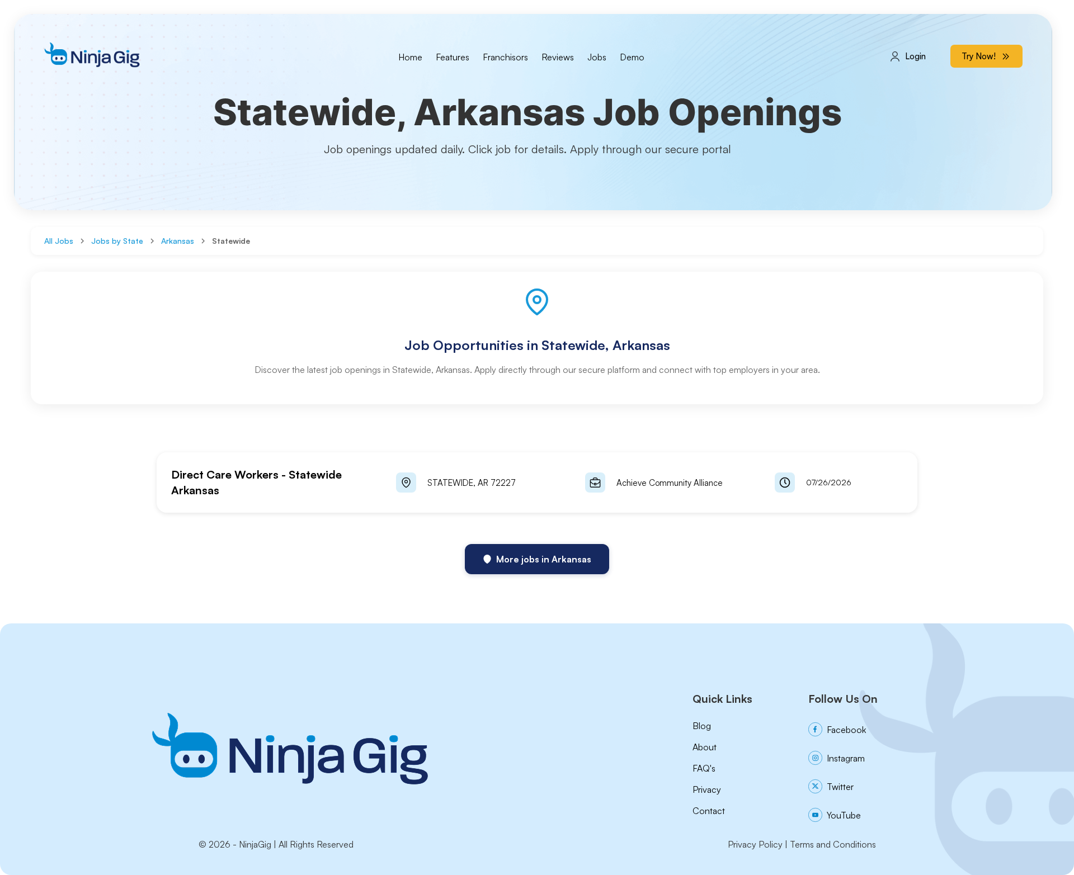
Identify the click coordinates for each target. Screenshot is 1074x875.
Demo (632, 57)
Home (410, 57)
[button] (537, 482)
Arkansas (177, 240)
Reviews (557, 57)
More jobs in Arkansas (543, 559)
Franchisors (505, 57)
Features (452, 57)
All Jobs (58, 240)
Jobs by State (117, 240)
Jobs (596, 57)
